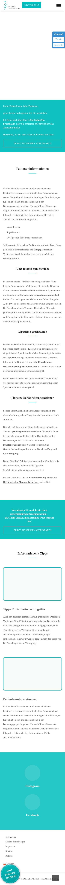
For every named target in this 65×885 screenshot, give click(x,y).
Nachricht (58, 45)
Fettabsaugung (10, 453)
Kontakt (9, 851)
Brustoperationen (12, 445)
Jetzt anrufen (31, 5)
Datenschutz (11, 837)
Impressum (10, 846)
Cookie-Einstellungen (15, 842)
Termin (59, 39)
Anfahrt (9, 856)
